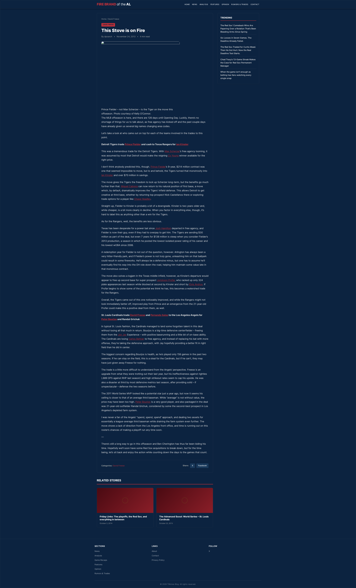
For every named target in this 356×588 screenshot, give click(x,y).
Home (187, 4)
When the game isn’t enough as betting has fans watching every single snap (235, 75)
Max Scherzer (172, 151)
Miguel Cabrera (129, 186)
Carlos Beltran (136, 338)
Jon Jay (122, 334)
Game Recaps (101, 560)
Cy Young (173, 155)
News (194, 4)
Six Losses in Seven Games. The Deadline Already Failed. (235, 39)
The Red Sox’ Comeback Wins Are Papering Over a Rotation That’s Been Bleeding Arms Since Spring (238, 28)
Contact (255, 4)
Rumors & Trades (239, 4)
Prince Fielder (133, 144)
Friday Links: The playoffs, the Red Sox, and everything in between (123, 518)
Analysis (204, 4)
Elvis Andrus (196, 284)
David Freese (113, 19)
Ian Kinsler (182, 144)
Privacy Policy (158, 560)
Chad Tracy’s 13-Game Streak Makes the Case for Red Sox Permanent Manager (238, 62)
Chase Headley (142, 199)
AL (114, 4)
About (154, 551)
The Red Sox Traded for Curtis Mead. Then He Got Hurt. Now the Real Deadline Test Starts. (238, 50)
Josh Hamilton (163, 228)
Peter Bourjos (109, 319)
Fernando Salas (159, 315)
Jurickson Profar (166, 280)
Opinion (225, 4)
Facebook (202, 466)
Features (214, 4)
